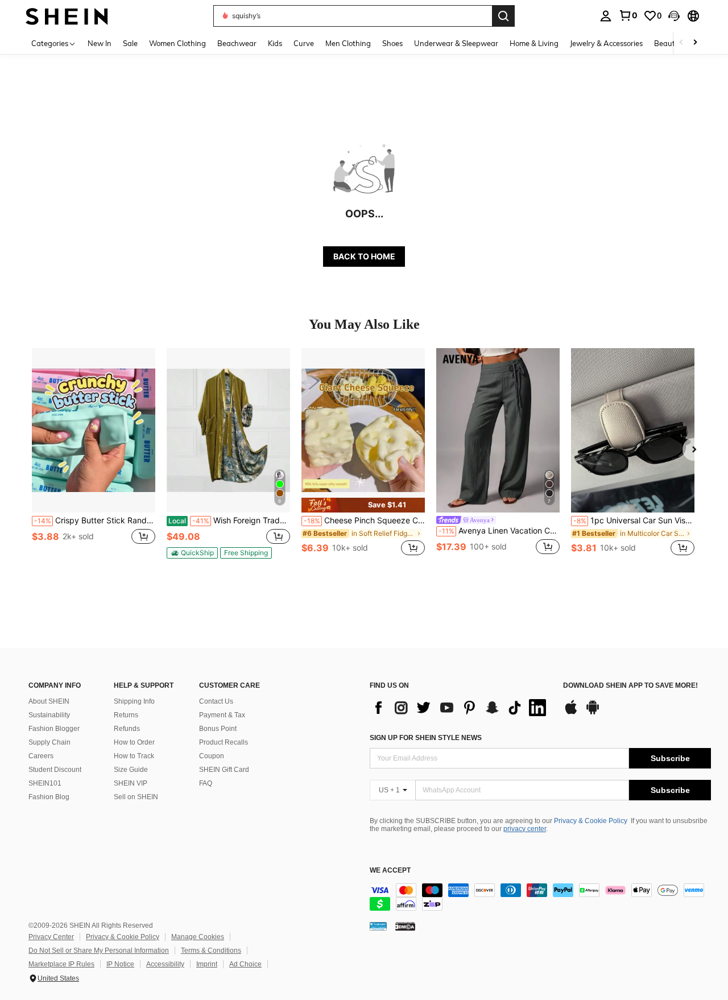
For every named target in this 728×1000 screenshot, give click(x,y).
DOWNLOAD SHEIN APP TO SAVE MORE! (630, 685)
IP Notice (120, 964)
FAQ (205, 783)
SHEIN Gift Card (224, 770)
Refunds (127, 729)
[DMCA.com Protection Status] (405, 926)
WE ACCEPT (390, 870)
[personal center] (606, 16)
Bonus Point (218, 729)
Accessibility (165, 964)
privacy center (524, 829)
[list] (461, 707)
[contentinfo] (540, 897)
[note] (192, 553)
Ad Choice (245, 964)
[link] (628, 15)
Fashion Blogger (54, 729)
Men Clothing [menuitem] (348, 43)
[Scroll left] (681, 43)
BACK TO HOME (364, 256)
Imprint (206, 964)
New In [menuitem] (99, 43)
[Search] (503, 16)
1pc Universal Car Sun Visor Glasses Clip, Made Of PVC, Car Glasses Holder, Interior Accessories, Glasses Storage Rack (633, 520)
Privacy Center (51, 937)
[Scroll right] (695, 43)
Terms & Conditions (211, 950)
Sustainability (49, 715)
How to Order (134, 742)
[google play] (593, 713)
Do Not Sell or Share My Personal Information (98, 950)
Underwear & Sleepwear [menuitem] (456, 43)
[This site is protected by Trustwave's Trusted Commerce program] (378, 926)
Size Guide (131, 770)
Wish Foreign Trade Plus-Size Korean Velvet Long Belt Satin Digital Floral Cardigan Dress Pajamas (229, 520)
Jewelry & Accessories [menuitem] (606, 43)
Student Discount (54, 770)
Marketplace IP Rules (61, 964)
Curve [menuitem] (303, 43)
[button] (674, 16)
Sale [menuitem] (130, 43)
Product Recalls (223, 742)
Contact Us (216, 701)
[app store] (571, 713)
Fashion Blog (48, 797)
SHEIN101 (44, 783)
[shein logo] (67, 15)
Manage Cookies (197, 937)
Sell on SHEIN (136, 797)
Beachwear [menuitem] (237, 43)
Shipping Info (134, 701)
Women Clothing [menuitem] (177, 43)
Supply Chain (49, 742)
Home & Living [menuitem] (534, 43)
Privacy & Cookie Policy (590, 821)
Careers (40, 756)
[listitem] (93, 458)
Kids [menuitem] (275, 43)
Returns (126, 715)
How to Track (134, 756)
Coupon (211, 756)
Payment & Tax (222, 715)
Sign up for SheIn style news (426, 738)
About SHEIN (48, 701)
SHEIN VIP (130, 783)
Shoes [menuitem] (392, 43)
